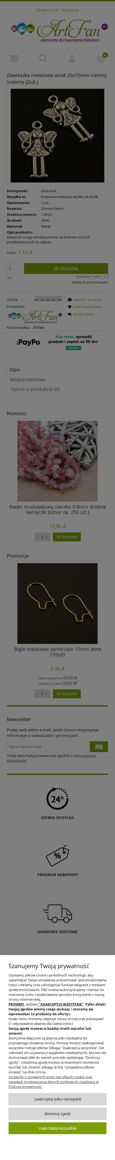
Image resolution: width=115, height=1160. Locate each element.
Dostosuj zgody (57, 1113)
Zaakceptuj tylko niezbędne (57, 1099)
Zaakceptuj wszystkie (57, 1128)
